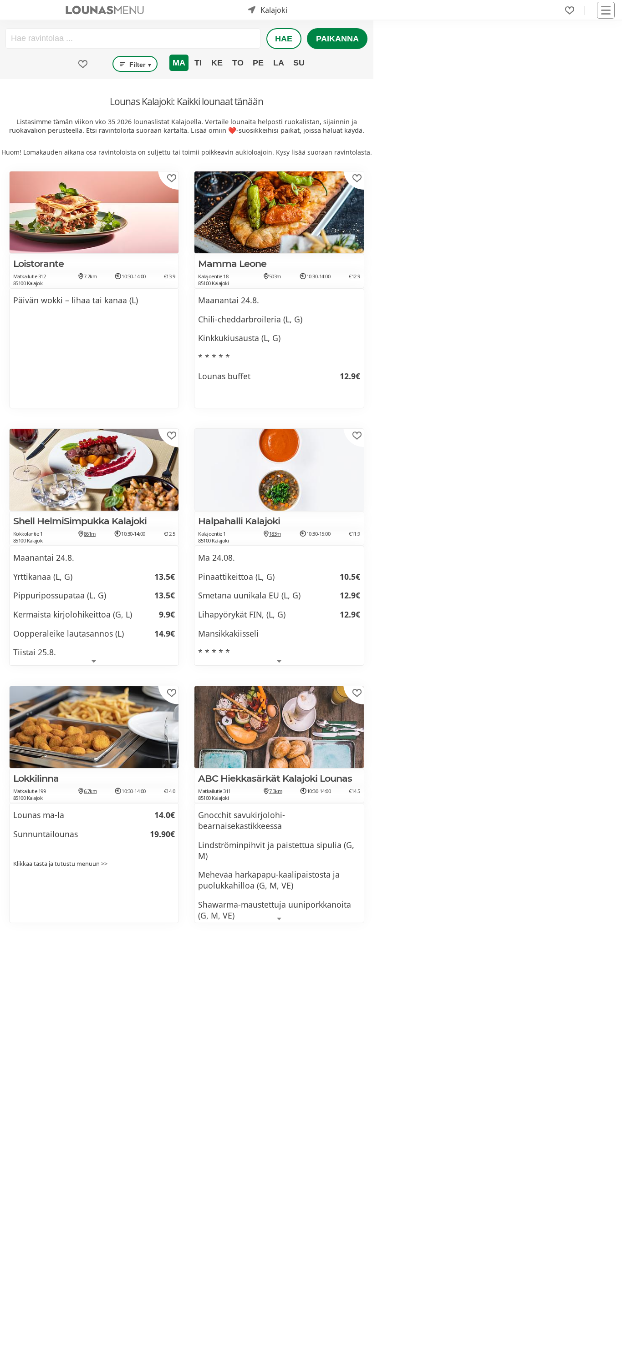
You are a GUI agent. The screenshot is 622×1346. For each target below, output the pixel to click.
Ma (179, 62)
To (238, 62)
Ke (217, 62)
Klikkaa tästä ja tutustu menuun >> (60, 863)
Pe (258, 62)
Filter (139, 64)
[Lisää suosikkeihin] (171, 178)
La (278, 62)
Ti (198, 62)
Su (299, 62)
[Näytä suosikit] (82, 64)
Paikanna (337, 38)
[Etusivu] (104, 10)
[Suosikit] (569, 10)
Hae (283, 38)
